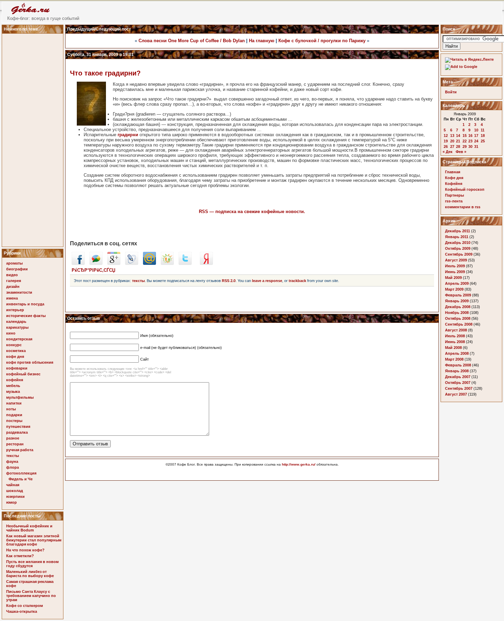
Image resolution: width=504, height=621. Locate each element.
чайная (12, 485)
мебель (13, 386)
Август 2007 (456, 394)
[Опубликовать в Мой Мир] (149, 263)
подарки (14, 415)
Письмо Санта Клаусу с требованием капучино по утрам (31, 595)
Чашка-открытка (21, 611)
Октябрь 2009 (457, 248)
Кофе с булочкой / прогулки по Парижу (321, 40)
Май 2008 (453, 347)
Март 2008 (454, 359)
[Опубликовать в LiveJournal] (131, 263)
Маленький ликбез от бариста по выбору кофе (30, 574)
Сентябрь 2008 (458, 324)
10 (476, 130)
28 (458, 146)
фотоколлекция (21, 473)
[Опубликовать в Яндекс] (206, 263)
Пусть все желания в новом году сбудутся (32, 564)
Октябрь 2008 (457, 318)
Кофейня (453, 183)
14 (458, 135)
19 (446, 141)
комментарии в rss (462, 207)
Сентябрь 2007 (458, 388)
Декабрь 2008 (457, 307)
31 (476, 146)
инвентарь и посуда (25, 304)
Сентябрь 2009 (458, 254)
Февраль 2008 (458, 365)
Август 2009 (456, 260)
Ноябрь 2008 (457, 312)
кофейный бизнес (23, 374)
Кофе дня (454, 178)
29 (465, 146)
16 (470, 135)
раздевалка (17, 432)
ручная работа (19, 450)
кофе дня (15, 356)
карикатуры (17, 327)
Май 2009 (453, 278)
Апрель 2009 (457, 283)
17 (476, 135)
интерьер (15, 310)
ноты (11, 409)
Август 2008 (456, 330)
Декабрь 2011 (457, 231)
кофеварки (16, 368)
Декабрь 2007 (457, 377)
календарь (16, 321)
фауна (12, 461)
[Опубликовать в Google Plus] (113, 263)
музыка (13, 391)
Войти (451, 92)
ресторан (15, 444)
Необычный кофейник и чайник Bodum (29, 528)
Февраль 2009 (458, 295)
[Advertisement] (33, 138)
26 (446, 146)
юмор (11, 502)
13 (452, 135)
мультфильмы (20, 397)
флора (12, 467)
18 (483, 135)
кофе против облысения (29, 362)
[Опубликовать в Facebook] (78, 263)
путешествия (18, 426)
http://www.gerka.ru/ (298, 464)
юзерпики (15, 496)
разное (12, 438)
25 (483, 141)
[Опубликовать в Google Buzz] (96, 263)
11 (482, 130)
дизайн (13, 286)
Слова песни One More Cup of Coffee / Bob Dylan (192, 40)
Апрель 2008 (457, 353)
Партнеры (454, 195)
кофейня (14, 380)
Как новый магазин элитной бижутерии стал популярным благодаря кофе (33, 540)
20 (452, 141)
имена (12, 298)
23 (470, 141)
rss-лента (454, 201)
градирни (128, 134)
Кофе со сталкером (24, 606)
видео (12, 275)
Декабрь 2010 (457, 243)
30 (470, 146)
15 (465, 135)
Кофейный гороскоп (464, 189)
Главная (452, 172)
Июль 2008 (455, 336)
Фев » (461, 152)
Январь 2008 (457, 371)
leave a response (267, 281)
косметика (16, 351)
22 (465, 141)
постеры (14, 421)
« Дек (448, 152)
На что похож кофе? (25, 550)
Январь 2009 (457, 301)
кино (10, 333)
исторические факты (26, 316)
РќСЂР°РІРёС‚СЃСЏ (93, 270)
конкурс (14, 345)
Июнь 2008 (455, 342)
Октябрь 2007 (457, 382)
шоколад (14, 491)
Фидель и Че (21, 479)
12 (446, 135)
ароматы (14, 263)
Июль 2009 (455, 266)
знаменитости (19, 292)
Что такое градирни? (105, 73)
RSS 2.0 (229, 281)
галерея (13, 281)
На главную (261, 40)
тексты (12, 456)
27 (452, 146)
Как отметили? (20, 556)
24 (476, 141)
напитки (14, 403)
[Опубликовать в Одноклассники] (167, 263)
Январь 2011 (456, 237)
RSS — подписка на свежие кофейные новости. (252, 211)
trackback (297, 281)
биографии (17, 269)
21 (458, 141)
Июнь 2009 (455, 272)
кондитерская (19, 339)
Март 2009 (454, 289)
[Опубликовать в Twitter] (185, 263)
